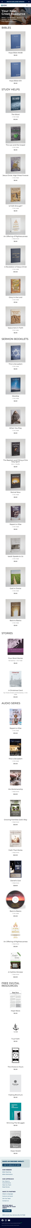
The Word (15, 114)
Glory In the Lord (15, 297)
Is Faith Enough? (15, 206)
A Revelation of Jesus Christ (15, 267)
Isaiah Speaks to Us (15, 556)
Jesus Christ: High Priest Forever (15, 175)
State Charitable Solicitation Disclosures (14, 1225)
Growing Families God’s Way (15, 820)
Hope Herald (15, 1151)
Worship (15, 396)
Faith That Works (15, 850)
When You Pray (15, 428)
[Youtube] (9, 1220)
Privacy (3, 1225)
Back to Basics (15, 620)
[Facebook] (3, 1220)
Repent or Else (15, 524)
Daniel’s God (15, 881)
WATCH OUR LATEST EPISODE (15, 1)
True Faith (15, 1039)
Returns (8, 1225)
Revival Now (16, 492)
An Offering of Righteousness (16, 236)
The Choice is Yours (15, 1067)
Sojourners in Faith (15, 328)
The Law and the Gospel (15, 145)
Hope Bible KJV (15, 81)
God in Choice (15, 588)
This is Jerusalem (15, 364)
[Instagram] (6, 1220)
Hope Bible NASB (15, 53)
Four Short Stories (15, 658)
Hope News (15, 1011)
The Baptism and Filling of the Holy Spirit (15, 461)
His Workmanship (15, 789)
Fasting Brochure (16, 1095)
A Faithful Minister (15, 972)
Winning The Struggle (16, 1123)
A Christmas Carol (15, 690)
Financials (5, 1225)
